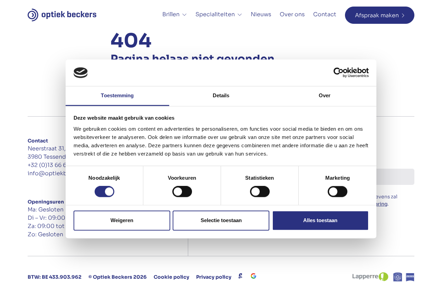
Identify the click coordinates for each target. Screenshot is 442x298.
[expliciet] (240, 276)
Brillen (171, 14)
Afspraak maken (377, 15)
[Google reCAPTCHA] (253, 276)
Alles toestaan (320, 220)
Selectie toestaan (221, 220)
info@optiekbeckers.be (61, 173)
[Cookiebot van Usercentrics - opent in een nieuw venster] (338, 73)
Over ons (292, 14)
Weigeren (121, 220)
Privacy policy (213, 277)
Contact (324, 14)
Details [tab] (221, 95)
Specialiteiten (215, 14)
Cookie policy (171, 277)
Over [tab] (324, 95)
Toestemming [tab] (117, 95)
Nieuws (261, 14)
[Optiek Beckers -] (62, 15)
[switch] (182, 191)
